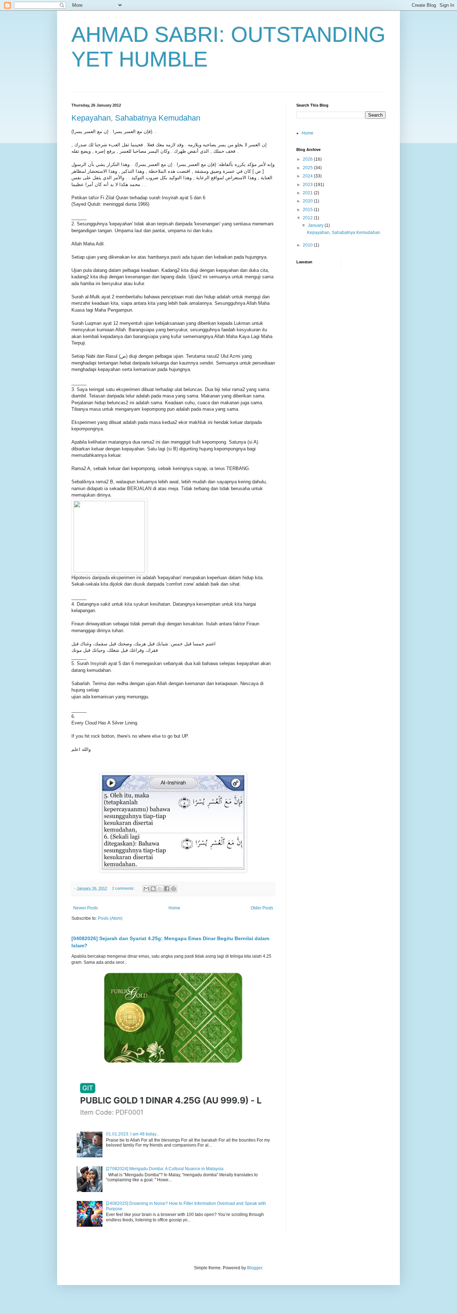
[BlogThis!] (153, 888)
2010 (308, 245)
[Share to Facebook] (166, 888)
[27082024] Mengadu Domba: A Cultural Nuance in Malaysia (165, 1168)
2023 (308, 184)
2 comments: (124, 888)
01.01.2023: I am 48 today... (132, 1134)
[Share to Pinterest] (173, 888)
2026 (308, 159)
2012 (308, 217)
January (316, 225)
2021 (308, 192)
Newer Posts (85, 907)
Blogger (254, 1267)
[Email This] (146, 888)
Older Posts (262, 907)
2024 (308, 176)
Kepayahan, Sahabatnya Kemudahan (135, 117)
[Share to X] (160, 888)
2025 (308, 167)
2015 (308, 209)
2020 (308, 201)
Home (174, 907)
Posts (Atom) (110, 918)
